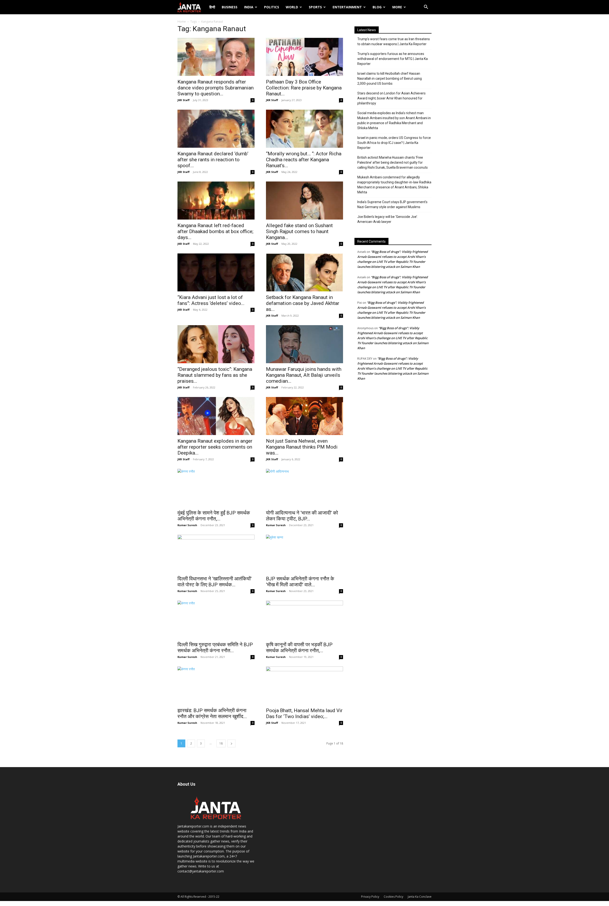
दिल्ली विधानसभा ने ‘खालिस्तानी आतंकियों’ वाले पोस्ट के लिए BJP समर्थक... (214, 582)
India (248, 7)
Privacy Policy (370, 897)
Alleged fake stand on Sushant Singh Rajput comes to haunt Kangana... (299, 231)
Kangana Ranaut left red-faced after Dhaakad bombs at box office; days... (215, 231)
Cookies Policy (393, 897)
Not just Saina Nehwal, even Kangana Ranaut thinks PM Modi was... (302, 447)
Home (181, 22)
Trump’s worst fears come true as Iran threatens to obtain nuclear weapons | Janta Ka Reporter (393, 41)
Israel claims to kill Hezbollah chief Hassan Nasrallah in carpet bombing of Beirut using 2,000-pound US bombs (389, 78)
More (397, 7)
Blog (377, 7)
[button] (426, 7)
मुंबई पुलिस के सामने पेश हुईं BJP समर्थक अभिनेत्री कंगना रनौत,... (213, 516)
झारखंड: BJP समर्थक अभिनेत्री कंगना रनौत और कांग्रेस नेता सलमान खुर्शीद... (212, 713)
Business (229, 7)
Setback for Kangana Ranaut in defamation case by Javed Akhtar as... (302, 303)
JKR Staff (183, 100)
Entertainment (347, 7)
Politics (271, 7)
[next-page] (231, 743)
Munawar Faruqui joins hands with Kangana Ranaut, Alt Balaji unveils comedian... (303, 375)
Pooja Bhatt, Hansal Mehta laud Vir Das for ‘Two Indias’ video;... (304, 713)
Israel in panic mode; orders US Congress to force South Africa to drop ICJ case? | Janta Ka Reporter (394, 143)
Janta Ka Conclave (420, 897)
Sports (315, 7)
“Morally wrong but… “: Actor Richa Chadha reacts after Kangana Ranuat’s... (303, 159)
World (292, 7)
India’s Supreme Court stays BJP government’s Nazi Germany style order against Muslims (392, 204)
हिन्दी (212, 7)
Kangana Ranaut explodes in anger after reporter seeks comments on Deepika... (214, 447)
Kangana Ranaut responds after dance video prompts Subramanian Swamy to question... (215, 88)
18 (221, 743)
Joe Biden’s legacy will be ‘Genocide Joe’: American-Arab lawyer (387, 219)
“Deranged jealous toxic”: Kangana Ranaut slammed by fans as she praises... (214, 375)
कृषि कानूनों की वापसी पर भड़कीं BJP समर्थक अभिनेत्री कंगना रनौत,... (299, 647)
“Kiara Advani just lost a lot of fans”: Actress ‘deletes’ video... (211, 300)
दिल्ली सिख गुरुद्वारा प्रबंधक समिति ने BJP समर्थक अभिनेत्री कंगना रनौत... (215, 647)
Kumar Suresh (187, 525)
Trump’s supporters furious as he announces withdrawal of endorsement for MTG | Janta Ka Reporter (392, 59)
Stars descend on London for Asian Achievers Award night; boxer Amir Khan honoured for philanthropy (391, 98)
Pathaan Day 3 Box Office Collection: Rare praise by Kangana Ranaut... (304, 88)
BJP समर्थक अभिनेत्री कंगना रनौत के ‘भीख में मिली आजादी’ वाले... (300, 582)
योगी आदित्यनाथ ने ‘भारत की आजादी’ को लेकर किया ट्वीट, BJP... (302, 516)
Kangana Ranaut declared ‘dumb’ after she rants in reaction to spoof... (212, 159)
